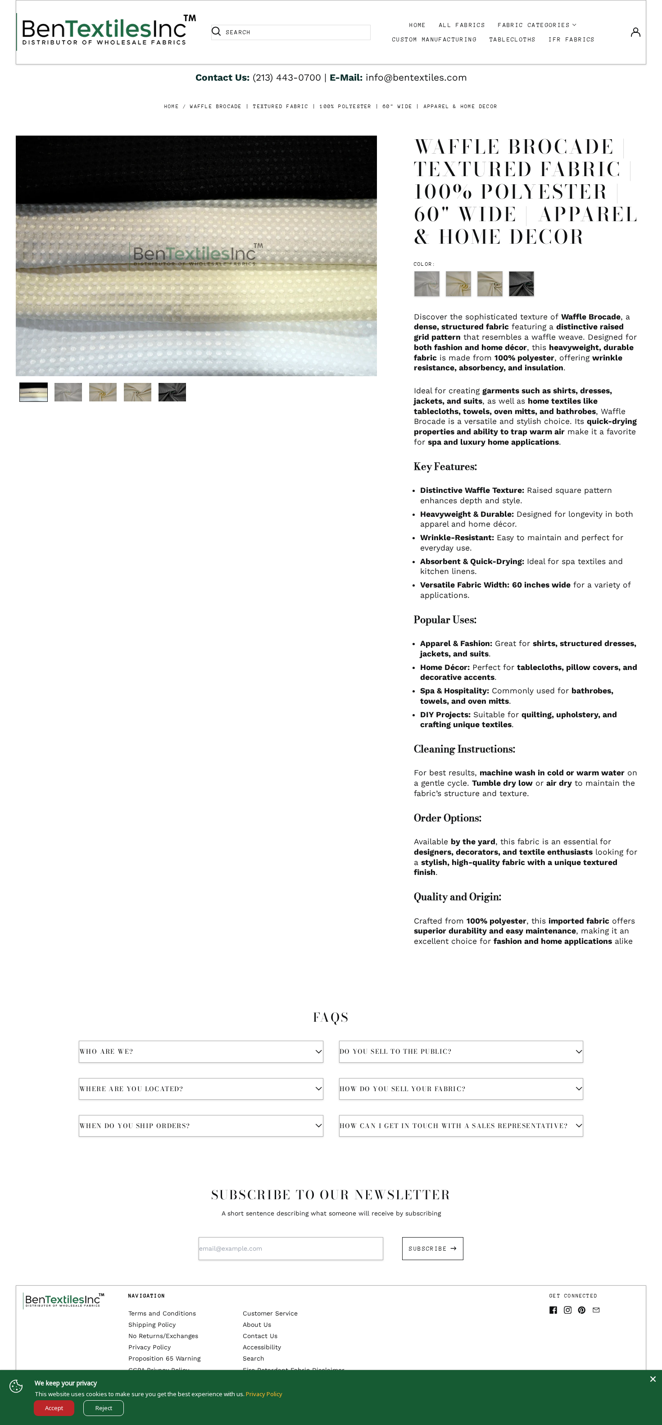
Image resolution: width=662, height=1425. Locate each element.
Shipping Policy (152, 1324)
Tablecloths (513, 39)
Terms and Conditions (162, 1313)
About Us (257, 1324)
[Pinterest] (582, 1310)
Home (417, 25)
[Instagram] (568, 1310)
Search (253, 1358)
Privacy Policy (149, 1347)
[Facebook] (553, 1310)
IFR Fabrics (572, 39)
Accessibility (262, 1347)
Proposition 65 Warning (164, 1358)
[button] (196, 256)
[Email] (596, 1310)
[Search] (216, 32)
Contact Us (260, 1335)
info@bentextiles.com (416, 77)
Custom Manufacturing (434, 39)
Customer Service (270, 1313)
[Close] (652, 1379)
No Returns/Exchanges (163, 1335)
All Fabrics (462, 25)
